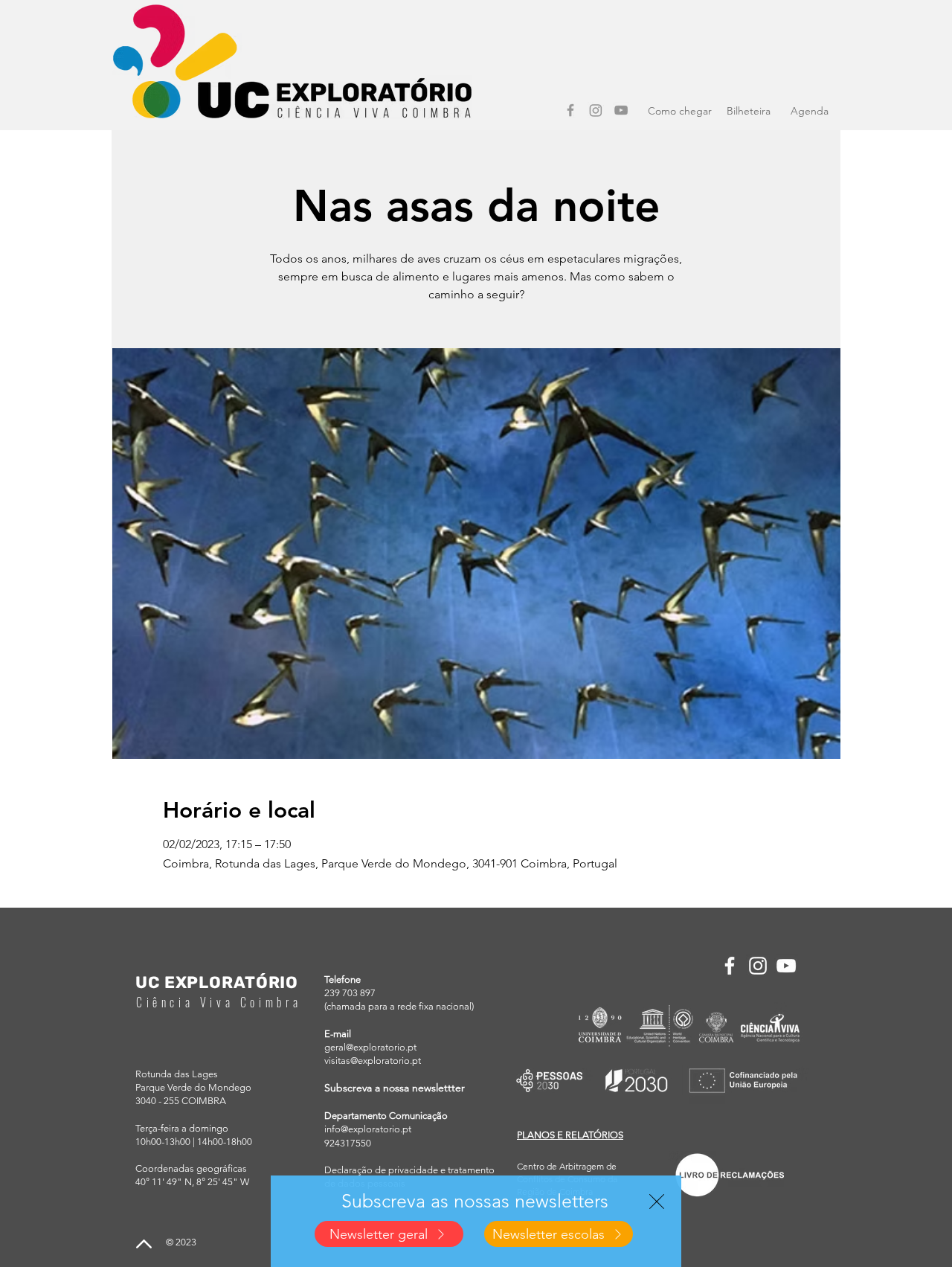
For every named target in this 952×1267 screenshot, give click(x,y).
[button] (656, 1201)
